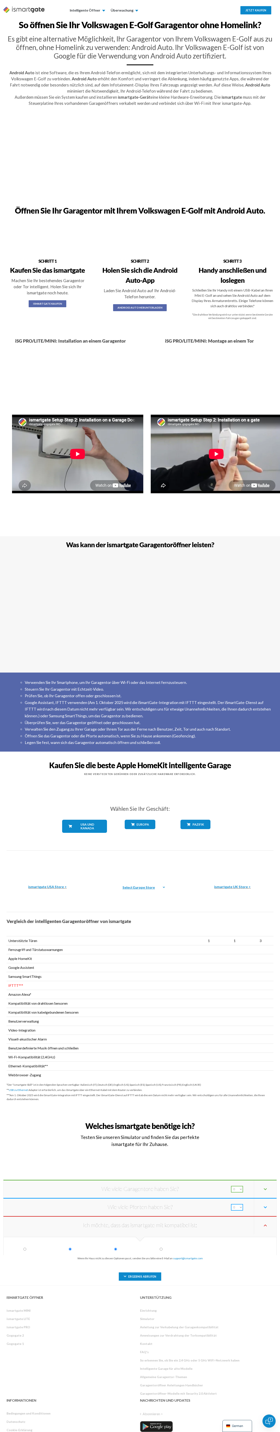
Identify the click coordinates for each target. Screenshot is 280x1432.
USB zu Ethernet (18, 1090)
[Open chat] (269, 1421)
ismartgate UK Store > (232, 887)
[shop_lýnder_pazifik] (195, 832)
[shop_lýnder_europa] (140, 832)
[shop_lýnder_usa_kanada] (84, 836)
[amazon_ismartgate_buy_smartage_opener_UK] (232, 864)
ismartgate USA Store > (47, 887)
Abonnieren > (153, 1414)
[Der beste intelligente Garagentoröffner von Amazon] (47, 864)
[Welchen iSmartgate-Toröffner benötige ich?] (242, 1122)
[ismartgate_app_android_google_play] (156, 1426)
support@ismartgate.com (188, 1258)
